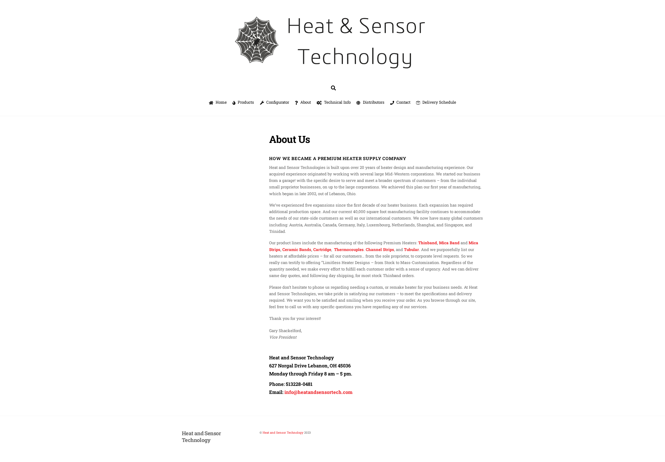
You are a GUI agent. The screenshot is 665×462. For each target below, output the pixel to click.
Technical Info (337, 102)
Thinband (427, 242)
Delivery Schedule (438, 102)
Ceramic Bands (296, 249)
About (305, 102)
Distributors (373, 102)
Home (221, 102)
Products (245, 102)
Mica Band (449, 242)
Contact (402, 102)
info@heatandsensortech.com (318, 392)
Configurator (277, 102)
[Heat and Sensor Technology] (332, 72)
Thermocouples (349, 249)
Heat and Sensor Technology (283, 432)
